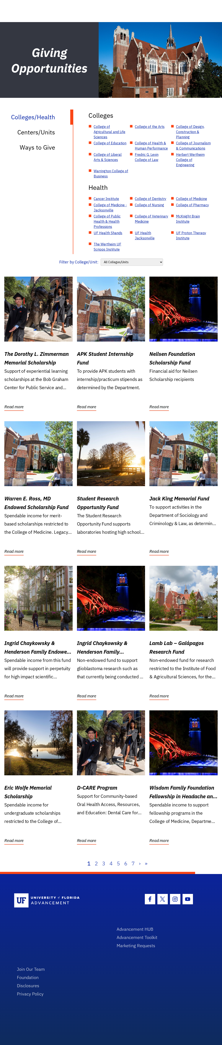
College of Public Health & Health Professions (107, 221)
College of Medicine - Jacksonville (110, 207)
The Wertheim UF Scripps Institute (107, 247)
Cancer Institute (106, 199)
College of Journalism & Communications (193, 145)
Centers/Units (36, 132)
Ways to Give (37, 147)
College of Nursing (149, 205)
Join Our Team (31, 969)
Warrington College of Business (111, 173)
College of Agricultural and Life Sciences (109, 131)
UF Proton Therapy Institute (191, 235)
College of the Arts (150, 126)
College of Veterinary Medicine (151, 219)
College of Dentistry (150, 199)
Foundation (28, 977)
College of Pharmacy (192, 205)
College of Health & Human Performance (151, 145)
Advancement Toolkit (137, 937)
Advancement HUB (135, 929)
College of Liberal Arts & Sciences (108, 157)
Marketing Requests (136, 945)
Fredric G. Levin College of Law (146, 157)
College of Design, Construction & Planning (190, 131)
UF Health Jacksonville (145, 235)
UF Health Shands (108, 233)
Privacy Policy (30, 994)
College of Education (110, 143)
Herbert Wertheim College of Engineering (190, 159)
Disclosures (28, 986)
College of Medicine (191, 199)
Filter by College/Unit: (78, 262)
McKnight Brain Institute (188, 219)
